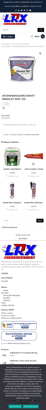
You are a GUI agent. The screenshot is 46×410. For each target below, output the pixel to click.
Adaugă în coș (13, 176)
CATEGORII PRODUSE (11, 295)
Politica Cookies (11, 400)
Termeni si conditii (8, 315)
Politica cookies (7, 313)
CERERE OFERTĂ (7, 305)
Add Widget (23, 238)
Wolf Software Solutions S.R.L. (19, 343)
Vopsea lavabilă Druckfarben (28, 134)
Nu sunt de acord (30, 406)
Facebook (4, 281)
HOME (5, 290)
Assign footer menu (23, 235)
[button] (40, 53)
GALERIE (6, 298)
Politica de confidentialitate (11, 318)
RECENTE (5, 293)
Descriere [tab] (5, 116)
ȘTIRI (3, 303)
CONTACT (7, 300)
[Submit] (41, 30)
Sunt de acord (15, 406)
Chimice (14, 44)
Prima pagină (5, 44)
